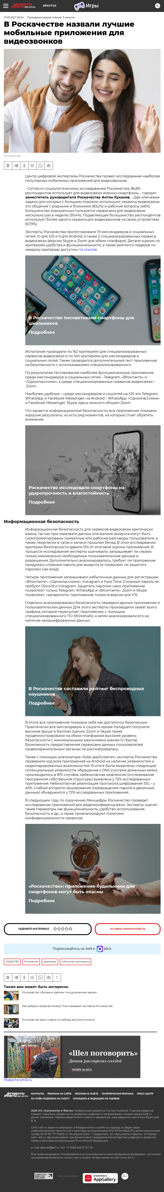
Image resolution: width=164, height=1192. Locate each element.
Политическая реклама (117, 1093)
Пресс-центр (145, 1093)
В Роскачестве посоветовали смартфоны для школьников (81, 320)
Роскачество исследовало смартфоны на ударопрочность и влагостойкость (76, 490)
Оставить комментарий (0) (127, 929)
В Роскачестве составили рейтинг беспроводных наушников (86, 691)
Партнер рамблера (68, 1176)
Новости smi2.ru (18, 1080)
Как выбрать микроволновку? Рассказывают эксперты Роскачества (67, 1006)
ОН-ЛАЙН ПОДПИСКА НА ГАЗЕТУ (50, 1098)
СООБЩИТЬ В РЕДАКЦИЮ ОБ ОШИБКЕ (96, 1098)
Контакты (37, 1093)
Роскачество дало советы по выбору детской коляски (58, 1019)
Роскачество (12, 155)
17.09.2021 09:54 (14, 17)
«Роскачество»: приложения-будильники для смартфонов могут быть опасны (82, 889)
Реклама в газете (86, 1093)
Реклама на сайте (59, 1093)
